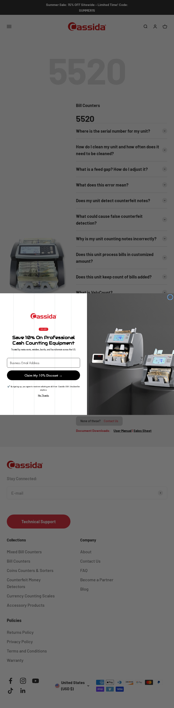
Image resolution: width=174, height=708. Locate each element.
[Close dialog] (170, 297)
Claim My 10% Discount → (43, 375)
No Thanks (43, 395)
